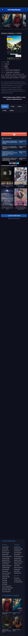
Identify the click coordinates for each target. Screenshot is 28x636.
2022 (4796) (4, 578)
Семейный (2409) (6, 567)
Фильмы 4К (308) (6, 576)
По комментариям (18, 582)
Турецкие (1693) (17, 573)
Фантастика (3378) (6, 573)
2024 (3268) (4, 582)
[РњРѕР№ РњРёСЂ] (16, 163)
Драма (6, 66)
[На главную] (14, 9)
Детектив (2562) (17, 552)
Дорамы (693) (17, 569)
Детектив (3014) (5, 552)
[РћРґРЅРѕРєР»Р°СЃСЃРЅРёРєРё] (14, 163)
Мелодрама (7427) (6, 562)
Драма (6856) (17, 554)
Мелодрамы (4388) (18, 549)
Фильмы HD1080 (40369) (7, 588)
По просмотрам (17, 580)
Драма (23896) (5, 554)
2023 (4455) (4, 580)
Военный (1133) (5, 550)
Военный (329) (17, 550)
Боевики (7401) (5, 547)
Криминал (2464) (17, 560)
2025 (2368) (4, 584)
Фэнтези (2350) (5, 575)
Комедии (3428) (17, 558)
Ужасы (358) (17, 565)
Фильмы (4, 544)
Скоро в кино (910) (6, 591)
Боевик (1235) (17, 547)
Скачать (24, 141)
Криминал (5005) (5, 560)
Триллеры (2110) (17, 563)
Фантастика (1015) (18, 567)
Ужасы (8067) (5, 571)
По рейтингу (16, 578)
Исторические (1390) (6, 556)
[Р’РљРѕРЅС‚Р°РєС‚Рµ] (10, 163)
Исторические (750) (18, 556)
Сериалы (16, 544)
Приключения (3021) (6, 565)
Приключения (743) (18, 562)
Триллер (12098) (5, 569)
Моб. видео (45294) (6, 589)
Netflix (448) (16, 571)
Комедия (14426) (6, 558)
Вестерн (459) (5, 549)
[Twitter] (18, 163)
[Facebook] (12, 163)
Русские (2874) (5, 563)
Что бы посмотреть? (6, 586)
